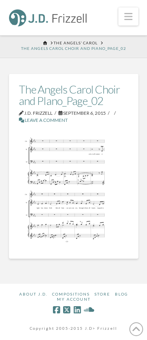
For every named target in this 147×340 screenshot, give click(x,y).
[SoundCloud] (89, 310)
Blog (121, 294)
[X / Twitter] (66, 310)
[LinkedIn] (77, 310)
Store (102, 294)
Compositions (71, 294)
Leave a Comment (46, 120)
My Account (74, 299)
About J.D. (33, 294)
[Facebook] (56, 310)
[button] (128, 16)
